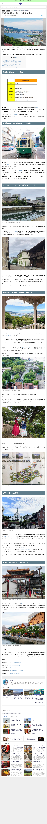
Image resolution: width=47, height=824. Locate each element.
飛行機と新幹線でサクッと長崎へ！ (10, 60)
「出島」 (16, 231)
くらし (3, 10)
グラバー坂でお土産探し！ (8, 65)
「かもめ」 (10, 107)
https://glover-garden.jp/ (13, 667)
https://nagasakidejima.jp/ (14, 665)
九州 (16, 10)
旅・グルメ (8, 10)
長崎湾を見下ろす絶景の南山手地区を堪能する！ (12, 64)
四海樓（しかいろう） (26, 549)
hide (16, 57)
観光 (12, 10)
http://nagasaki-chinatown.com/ (16, 670)
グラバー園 (8, 335)
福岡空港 (15, 114)
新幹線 (23, 10)
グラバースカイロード (27, 347)
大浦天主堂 (6, 536)
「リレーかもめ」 (40, 107)
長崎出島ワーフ (24, 603)
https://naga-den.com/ (17, 662)
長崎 (19, 10)
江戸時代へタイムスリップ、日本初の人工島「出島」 (13, 62)
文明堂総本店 (23, 547)
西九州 (27, 10)
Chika (44, 15)
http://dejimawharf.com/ (15, 673)
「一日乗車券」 (20, 170)
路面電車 (9, 164)
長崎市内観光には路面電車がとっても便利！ (11, 61)
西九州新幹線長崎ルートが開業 (32, 47)
